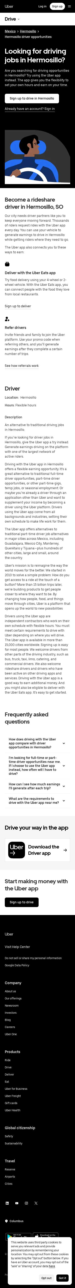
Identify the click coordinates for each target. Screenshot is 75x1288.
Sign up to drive (22, 902)
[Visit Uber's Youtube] (17, 1203)
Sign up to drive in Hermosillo (32, 98)
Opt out (46, 1278)
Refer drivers (15, 328)
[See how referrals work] (7, 319)
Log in (42, 6)
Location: (12, 397)
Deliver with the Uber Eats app (30, 273)
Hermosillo (28, 31)
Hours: (10, 405)
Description (13, 417)
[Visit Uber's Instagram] (26, 1203)
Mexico (10, 31)
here (52, 1266)
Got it (62, 1278)
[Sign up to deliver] (7, 264)
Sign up (57, 6)
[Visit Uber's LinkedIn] (7, 1203)
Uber (9, 6)
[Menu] (69, 6)
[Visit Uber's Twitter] (36, 1203)
